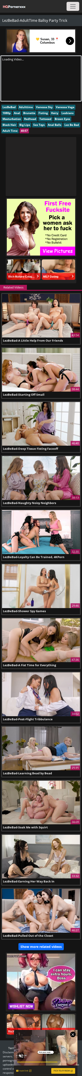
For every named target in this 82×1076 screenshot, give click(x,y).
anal (17, 113)
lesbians (68, 113)
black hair (9, 125)
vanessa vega (65, 107)
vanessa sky (44, 107)
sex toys (39, 125)
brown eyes (62, 119)
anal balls (54, 125)
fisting (43, 113)
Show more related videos (41, 946)
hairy (54, 113)
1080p (7, 113)
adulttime (26, 107)
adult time (10, 131)
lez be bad (71, 125)
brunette (29, 113)
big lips (24, 125)
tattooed (45, 119)
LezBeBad (9, 107)
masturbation (12, 119)
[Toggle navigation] (73, 6)
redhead (30, 119)
